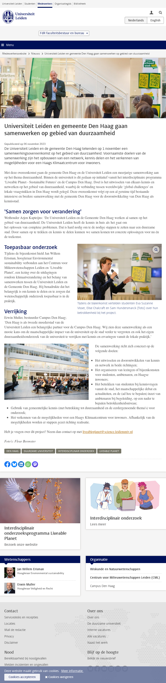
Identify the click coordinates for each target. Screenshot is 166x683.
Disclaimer (11, 643)
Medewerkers (45, 3)
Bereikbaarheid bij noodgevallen (25, 658)
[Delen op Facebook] (7, 464)
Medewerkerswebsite (14, 53)
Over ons (93, 617)
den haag (12, 451)
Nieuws (35, 53)
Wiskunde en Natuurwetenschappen (115, 569)
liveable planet (109, 451)
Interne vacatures (98, 630)
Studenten (29, 3)
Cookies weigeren (60, 677)
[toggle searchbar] (160, 12)
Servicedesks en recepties (21, 617)
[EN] (155, 20)
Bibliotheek (80, 3)
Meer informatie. (72, 671)
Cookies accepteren (22, 677)
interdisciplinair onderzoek (76, 451)
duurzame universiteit (38, 451)
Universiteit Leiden (12, 3)
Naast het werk (97, 643)
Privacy (9, 636)
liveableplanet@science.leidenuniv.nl (108, 431)
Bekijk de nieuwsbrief (101, 658)
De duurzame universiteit (104, 624)
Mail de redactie (15, 630)
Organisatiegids (63, 3)
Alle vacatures (96, 636)
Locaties (9, 624)
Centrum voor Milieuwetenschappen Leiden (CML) (125, 578)
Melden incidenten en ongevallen (26, 665)
